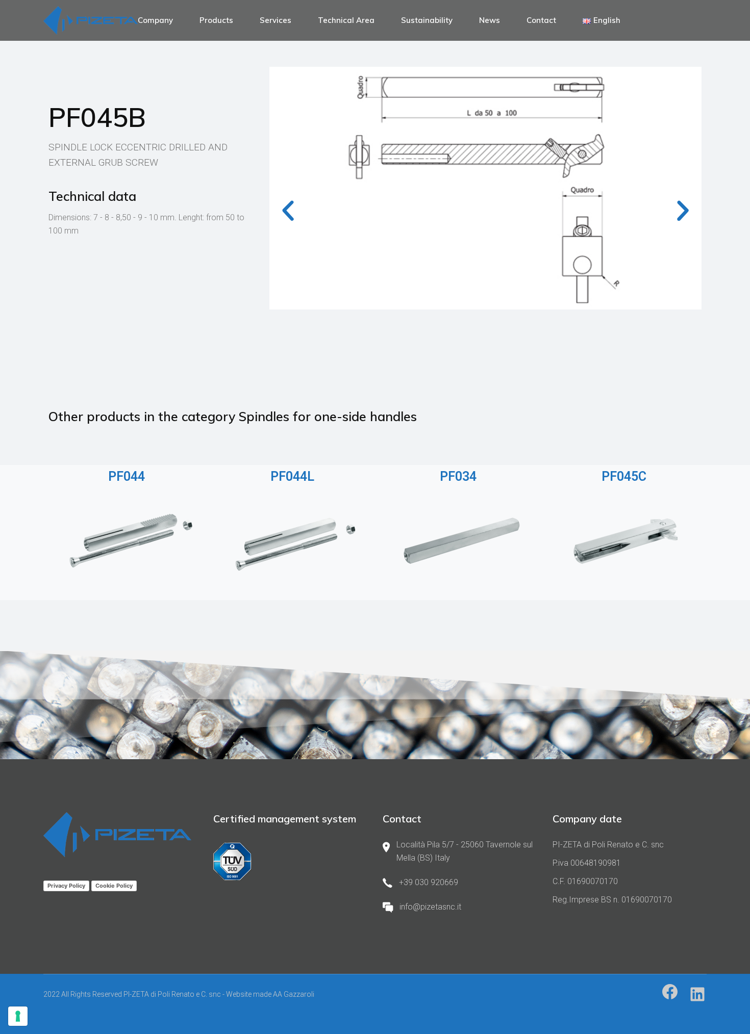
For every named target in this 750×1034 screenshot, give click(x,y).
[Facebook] (670, 992)
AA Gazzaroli (293, 994)
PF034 (458, 476)
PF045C (624, 476)
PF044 (126, 476)
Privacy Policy (66, 885)
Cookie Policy (114, 885)
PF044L (292, 476)
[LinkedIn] (697, 994)
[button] (288, 210)
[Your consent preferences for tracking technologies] (18, 1016)
